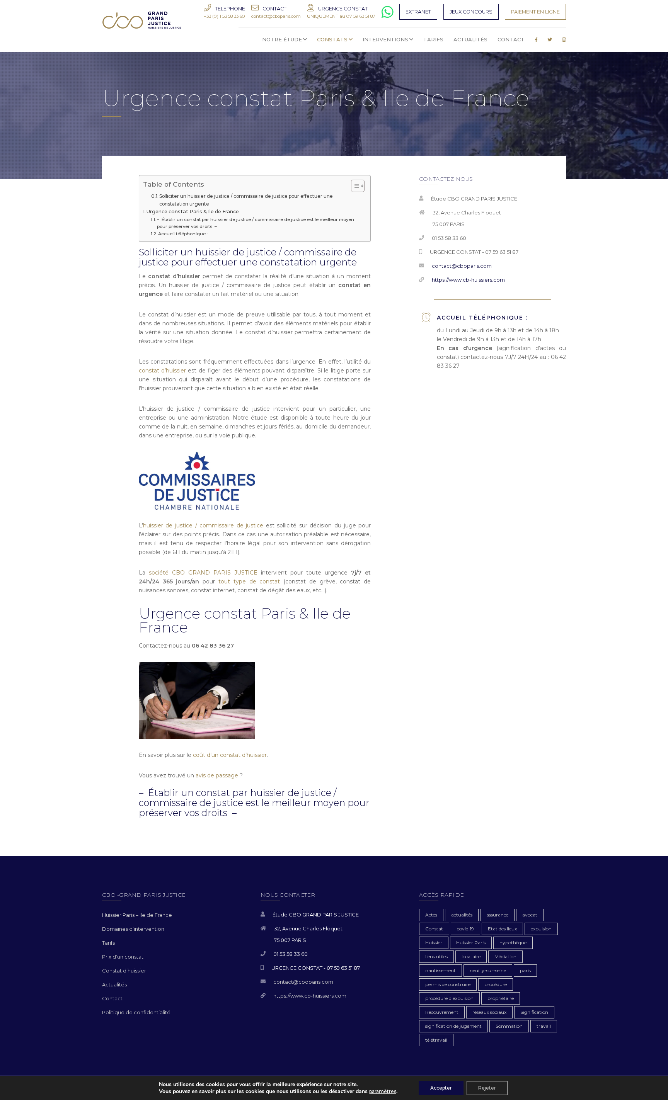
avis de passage (217, 775)
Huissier (433, 942)
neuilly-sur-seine (488, 970)
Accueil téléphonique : (183, 233)
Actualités (114, 984)
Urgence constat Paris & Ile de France (193, 211)
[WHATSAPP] (388, 15)
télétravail (436, 1040)
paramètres (382, 1091)
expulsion (541, 929)
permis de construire (447, 984)
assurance (497, 915)
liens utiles (436, 956)
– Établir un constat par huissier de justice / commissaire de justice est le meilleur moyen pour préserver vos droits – (255, 223)
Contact (112, 998)
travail (544, 1026)
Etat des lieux (502, 929)
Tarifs (108, 943)
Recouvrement (441, 1012)
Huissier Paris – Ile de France (137, 915)
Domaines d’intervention (133, 929)
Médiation (505, 956)
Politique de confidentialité (136, 1012)
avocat (529, 915)
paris (525, 970)
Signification (534, 1012)
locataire (471, 956)
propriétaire (500, 998)
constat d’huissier (162, 370)
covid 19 (465, 929)
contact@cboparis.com (462, 266)
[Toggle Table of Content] (354, 185)
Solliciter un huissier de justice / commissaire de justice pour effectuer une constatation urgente (246, 199)
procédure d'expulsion (449, 998)
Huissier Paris (471, 942)
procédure (495, 984)
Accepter (441, 1088)
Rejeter (487, 1088)
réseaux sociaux (489, 1012)
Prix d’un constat (122, 957)
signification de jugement (453, 1026)
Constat (434, 929)
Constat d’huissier (124, 970)
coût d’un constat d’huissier (230, 754)
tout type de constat (249, 581)
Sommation (509, 1026)
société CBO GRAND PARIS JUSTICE (203, 572)
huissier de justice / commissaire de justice (203, 525)
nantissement (440, 970)
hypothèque (513, 942)
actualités (461, 915)
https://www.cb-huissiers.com (468, 280)
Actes (431, 915)
